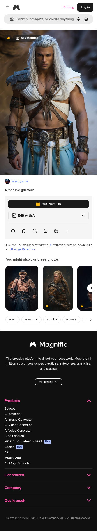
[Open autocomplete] (10, 19)
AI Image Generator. (22, 249)
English (48, 381)
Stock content (15, 436)
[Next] (91, 288)
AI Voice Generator (18, 431)
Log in (85, 7)
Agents (13, 447)
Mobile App (13, 458)
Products (12, 400)
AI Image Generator (19, 420)
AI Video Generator (18, 425)
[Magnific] (48, 345)
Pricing (68, 7)
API (7, 452)
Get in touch (15, 500)
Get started (14, 474)
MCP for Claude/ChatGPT (27, 441)
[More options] (67, 231)
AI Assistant (13, 414)
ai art (12, 319)
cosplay (52, 319)
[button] (48, 381)
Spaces (10, 409)
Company (13, 487)
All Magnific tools (17, 463)
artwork (71, 319)
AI (51, 245)
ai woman (31, 319)
